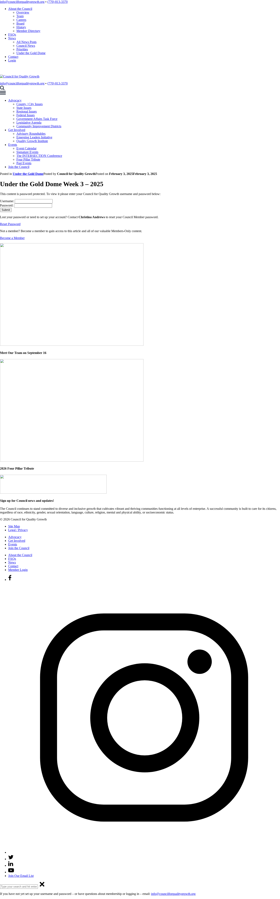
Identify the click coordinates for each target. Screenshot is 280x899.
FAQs (12, 34)
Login (12, 60)
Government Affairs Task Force (36, 119)
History (21, 27)
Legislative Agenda (28, 122)
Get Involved (16, 130)
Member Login (18, 570)
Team (20, 16)
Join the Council (18, 167)
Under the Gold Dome (31, 53)
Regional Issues (26, 111)
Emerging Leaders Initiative (34, 137)
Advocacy (15, 100)
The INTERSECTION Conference (39, 155)
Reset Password (10, 224)
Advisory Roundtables (31, 133)
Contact (13, 56)
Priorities (22, 49)
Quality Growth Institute (32, 141)
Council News (25, 45)
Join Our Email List (21, 875)
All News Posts (26, 42)
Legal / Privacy (18, 530)
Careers (21, 20)
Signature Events (27, 152)
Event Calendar (26, 148)
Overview (22, 12)
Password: (7, 205)
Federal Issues (25, 115)
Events (12, 144)
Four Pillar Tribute (28, 159)
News (12, 38)
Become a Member (12, 238)
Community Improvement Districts (38, 126)
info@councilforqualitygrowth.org (22, 1)
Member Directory (28, 31)
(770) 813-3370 (57, 1)
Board (20, 23)
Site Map (14, 526)
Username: (7, 201)
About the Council (20, 8)
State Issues (23, 108)
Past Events (23, 163)
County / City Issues (29, 104)
